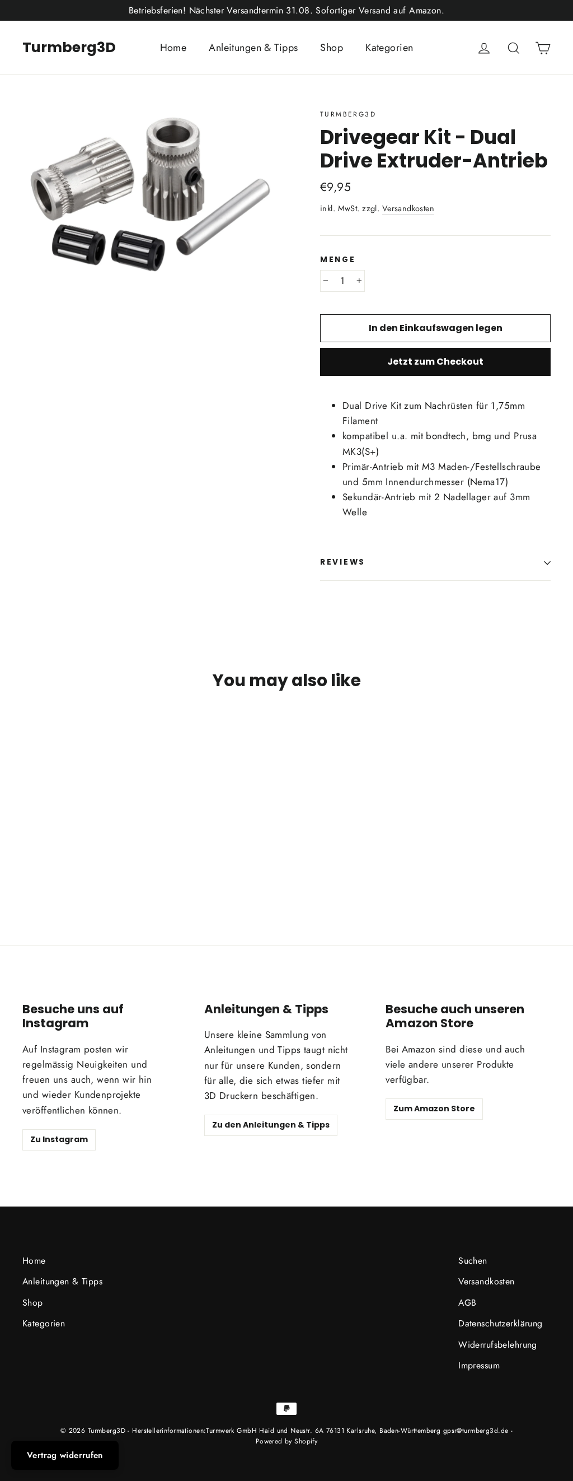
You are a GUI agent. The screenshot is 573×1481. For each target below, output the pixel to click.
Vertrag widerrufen (65, 1455)
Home (173, 47)
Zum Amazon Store (434, 1108)
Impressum (479, 1365)
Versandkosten (408, 208)
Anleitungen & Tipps (253, 47)
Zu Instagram (59, 1139)
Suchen (472, 1260)
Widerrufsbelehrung (497, 1344)
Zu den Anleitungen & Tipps (271, 1124)
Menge (338, 259)
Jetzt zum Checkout (435, 361)
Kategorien (389, 47)
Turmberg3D (69, 47)
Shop (331, 47)
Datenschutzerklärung (500, 1323)
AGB (467, 1302)
